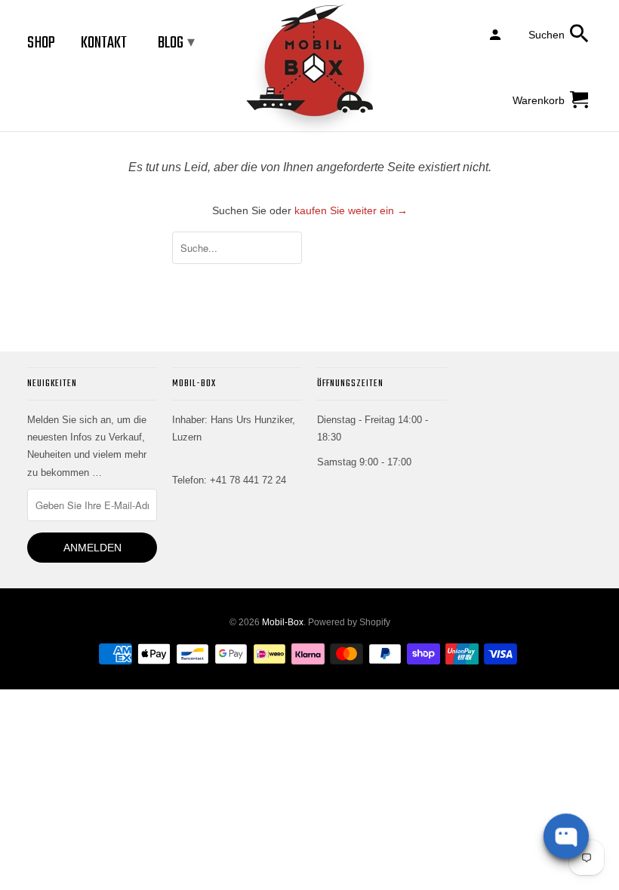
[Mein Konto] (496, 34)
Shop (41, 43)
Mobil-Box (282, 622)
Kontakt (104, 43)
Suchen (546, 35)
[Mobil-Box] (309, 70)
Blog (176, 43)
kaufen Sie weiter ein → (351, 210)
